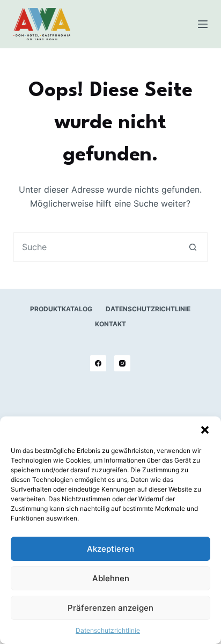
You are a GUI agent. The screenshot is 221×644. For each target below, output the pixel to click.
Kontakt (110, 324)
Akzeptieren (110, 549)
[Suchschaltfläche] (193, 247)
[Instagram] (122, 363)
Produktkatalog (61, 309)
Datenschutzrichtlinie (108, 630)
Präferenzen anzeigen (110, 608)
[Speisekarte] (203, 24)
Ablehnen (110, 578)
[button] (205, 430)
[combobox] (96, 247)
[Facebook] (98, 363)
